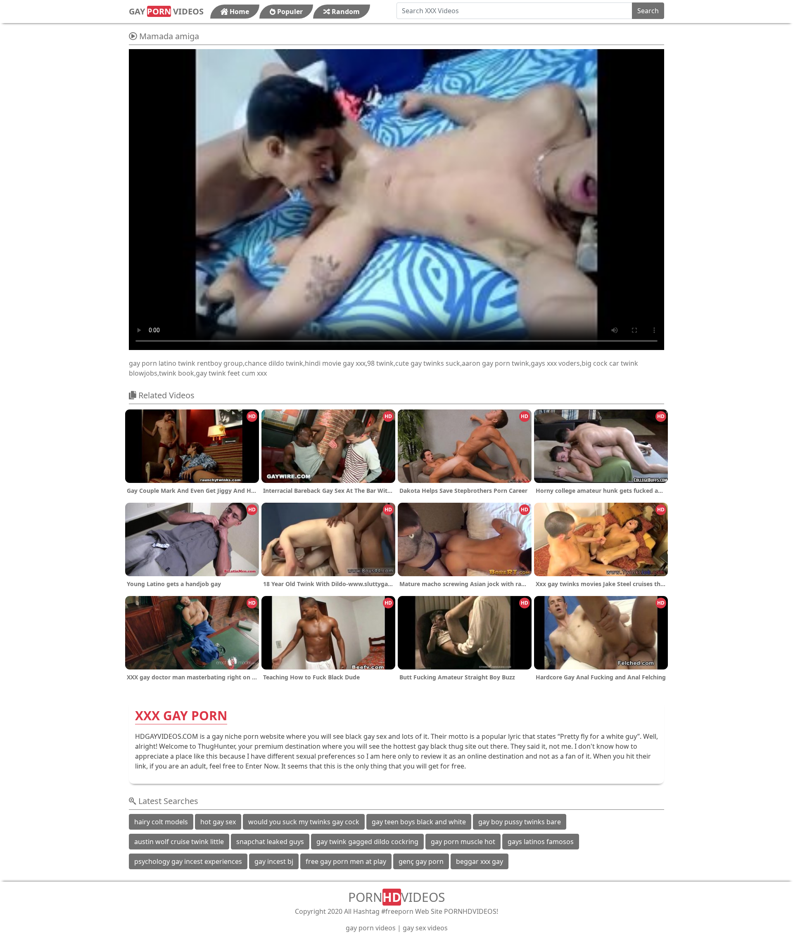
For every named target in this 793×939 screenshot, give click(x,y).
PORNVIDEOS (396, 897)
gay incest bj (273, 861)
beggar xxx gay (479, 861)
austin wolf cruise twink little (179, 841)
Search (648, 10)
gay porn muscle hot (463, 841)
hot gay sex (218, 821)
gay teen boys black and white (419, 821)
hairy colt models (161, 821)
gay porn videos (371, 927)
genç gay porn (421, 861)
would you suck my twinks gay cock (303, 821)
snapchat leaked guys (270, 841)
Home (238, 11)
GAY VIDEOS (166, 11)
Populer (289, 11)
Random (345, 11)
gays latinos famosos (541, 841)
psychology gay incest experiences (188, 861)
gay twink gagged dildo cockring (367, 841)
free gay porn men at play (346, 861)
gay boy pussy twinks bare (519, 821)
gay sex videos (425, 927)
